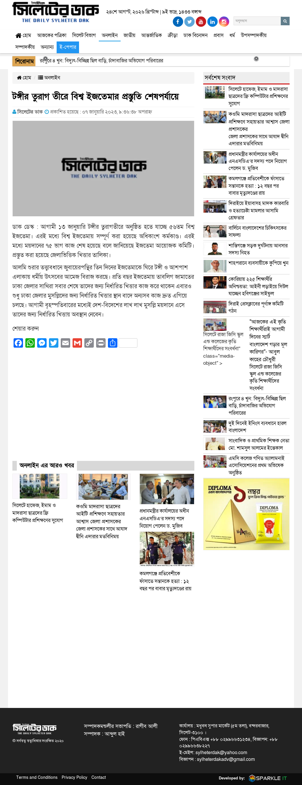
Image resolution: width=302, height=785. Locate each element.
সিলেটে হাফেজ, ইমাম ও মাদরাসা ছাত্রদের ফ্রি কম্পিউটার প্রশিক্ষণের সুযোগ (37, 513)
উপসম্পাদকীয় (254, 35)
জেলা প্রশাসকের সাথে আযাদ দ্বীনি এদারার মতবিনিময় (101, 521)
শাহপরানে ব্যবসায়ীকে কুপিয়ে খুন (259, 263)
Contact (98, 777)
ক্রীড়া (173, 35)
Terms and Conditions (37, 777)
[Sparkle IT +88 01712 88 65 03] (266, 778)
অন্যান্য (47, 47)
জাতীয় (129, 35)
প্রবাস (219, 35)
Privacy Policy (74, 777)
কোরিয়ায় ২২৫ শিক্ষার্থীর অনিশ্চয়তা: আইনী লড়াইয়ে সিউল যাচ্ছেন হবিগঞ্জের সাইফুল (258, 286)
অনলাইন (110, 35)
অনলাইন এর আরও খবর (47, 465)
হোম (26, 35)
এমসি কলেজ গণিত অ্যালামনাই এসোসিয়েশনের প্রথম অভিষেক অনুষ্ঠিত (257, 465)
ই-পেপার (68, 47)
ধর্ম (232, 35)
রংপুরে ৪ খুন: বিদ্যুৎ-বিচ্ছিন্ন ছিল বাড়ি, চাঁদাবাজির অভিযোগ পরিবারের (257, 405)
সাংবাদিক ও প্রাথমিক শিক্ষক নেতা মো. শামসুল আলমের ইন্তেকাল (259, 444)
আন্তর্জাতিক (151, 35)
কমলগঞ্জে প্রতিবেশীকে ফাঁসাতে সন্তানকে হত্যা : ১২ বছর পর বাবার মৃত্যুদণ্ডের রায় (165, 581)
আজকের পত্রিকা (51, 35)
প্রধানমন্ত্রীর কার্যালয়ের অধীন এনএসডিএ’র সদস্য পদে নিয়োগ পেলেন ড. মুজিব (164, 518)
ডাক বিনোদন (195, 35)
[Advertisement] (103, 410)
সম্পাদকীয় (25, 47)
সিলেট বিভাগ (84, 35)
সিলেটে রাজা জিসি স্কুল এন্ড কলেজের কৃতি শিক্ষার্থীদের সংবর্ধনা (268, 355)
